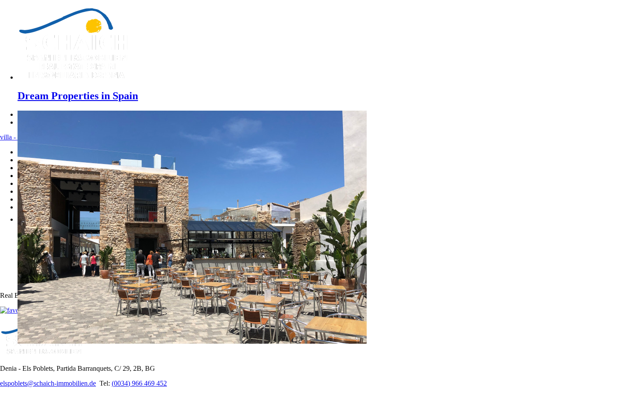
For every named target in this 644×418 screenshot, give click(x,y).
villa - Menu (17, 137)
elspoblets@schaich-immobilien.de (48, 383)
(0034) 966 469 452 (139, 383)
